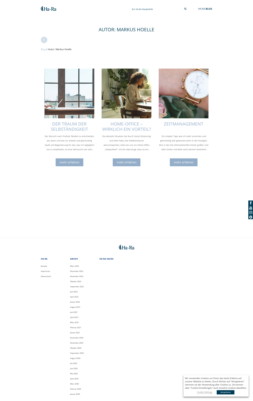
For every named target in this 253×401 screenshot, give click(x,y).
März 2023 (74, 266)
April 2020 (74, 378)
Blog (43, 49)
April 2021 (74, 317)
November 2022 (76, 276)
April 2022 (74, 297)
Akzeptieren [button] (225, 392)
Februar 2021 (75, 327)
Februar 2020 (75, 389)
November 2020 (76, 343)
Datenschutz (46, 276)
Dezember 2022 (76, 271)
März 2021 (74, 322)
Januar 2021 (75, 332)
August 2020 (75, 358)
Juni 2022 (74, 291)
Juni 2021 (74, 312)
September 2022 (77, 286)
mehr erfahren (69, 162)
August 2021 (75, 307)
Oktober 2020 (75, 348)
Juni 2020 (74, 368)
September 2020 (77, 353)
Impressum (45, 271)
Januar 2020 (75, 394)
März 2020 (74, 384)
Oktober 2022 (75, 281)
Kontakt (44, 266)
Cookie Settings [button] (204, 392)
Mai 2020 (74, 373)
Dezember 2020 (76, 338)
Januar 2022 (75, 302)
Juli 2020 (73, 363)
